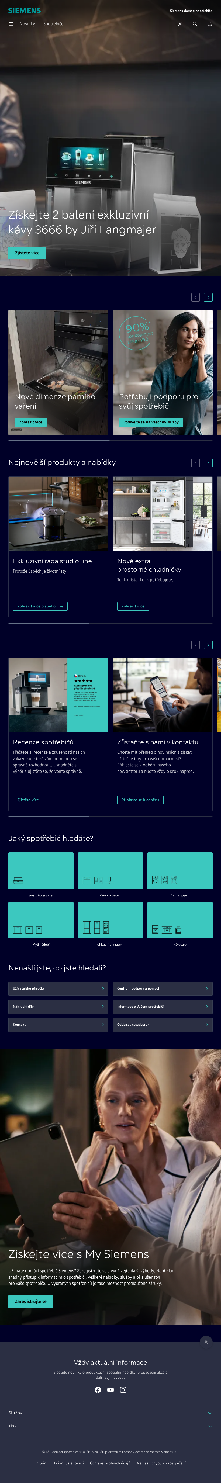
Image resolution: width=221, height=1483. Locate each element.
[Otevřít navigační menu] (11, 24)
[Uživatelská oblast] (180, 24)
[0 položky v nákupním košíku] (209, 24)
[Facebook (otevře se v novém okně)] (98, 1390)
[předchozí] (195, 297)
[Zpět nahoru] (206, 1342)
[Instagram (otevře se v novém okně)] (123, 1390)
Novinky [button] (27, 23)
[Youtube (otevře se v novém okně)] (110, 1390)
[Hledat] (195, 24)
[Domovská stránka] (24, 11)
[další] (208, 297)
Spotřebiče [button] (53, 23)
